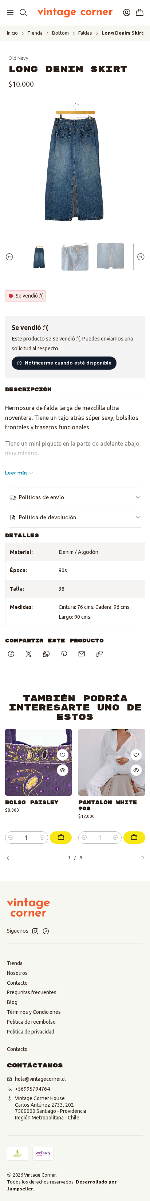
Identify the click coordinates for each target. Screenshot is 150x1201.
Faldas (85, 33)
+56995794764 (32, 1089)
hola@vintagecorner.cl (40, 1079)
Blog (12, 1002)
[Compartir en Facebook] (11, 654)
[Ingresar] (127, 12)
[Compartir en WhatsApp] (46, 654)
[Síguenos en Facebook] (46, 931)
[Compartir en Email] (82, 654)
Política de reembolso (31, 1022)
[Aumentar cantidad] (42, 837)
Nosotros (17, 973)
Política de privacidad (30, 1032)
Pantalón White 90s (107, 805)
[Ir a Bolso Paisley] (38, 762)
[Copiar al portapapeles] (99, 654)
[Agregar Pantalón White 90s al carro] (134, 837)
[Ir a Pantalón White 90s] (111, 762)
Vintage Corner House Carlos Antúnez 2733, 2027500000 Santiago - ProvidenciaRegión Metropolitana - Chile (50, 1108)
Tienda (35, 33)
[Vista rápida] (62, 770)
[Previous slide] (10, 256)
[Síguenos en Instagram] (35, 931)
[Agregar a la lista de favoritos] (62, 755)
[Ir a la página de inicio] (75, 12)
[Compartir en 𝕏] (29, 654)
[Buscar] (23, 12)
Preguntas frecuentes (31, 992)
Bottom (60, 33)
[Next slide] (139, 256)
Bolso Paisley (32, 802)
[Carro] (140, 13)
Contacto (17, 983)
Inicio (12, 33)
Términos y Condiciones (34, 1012)
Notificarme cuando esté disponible (68, 363)
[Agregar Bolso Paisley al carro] (61, 837)
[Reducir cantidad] (11, 837)
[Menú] (10, 12)
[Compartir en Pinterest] (64, 654)
